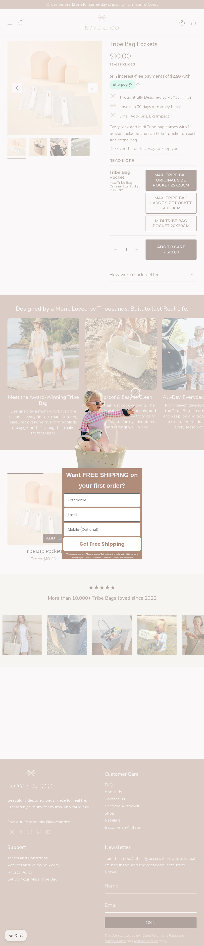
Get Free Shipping (102, 543)
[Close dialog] (135, 393)
